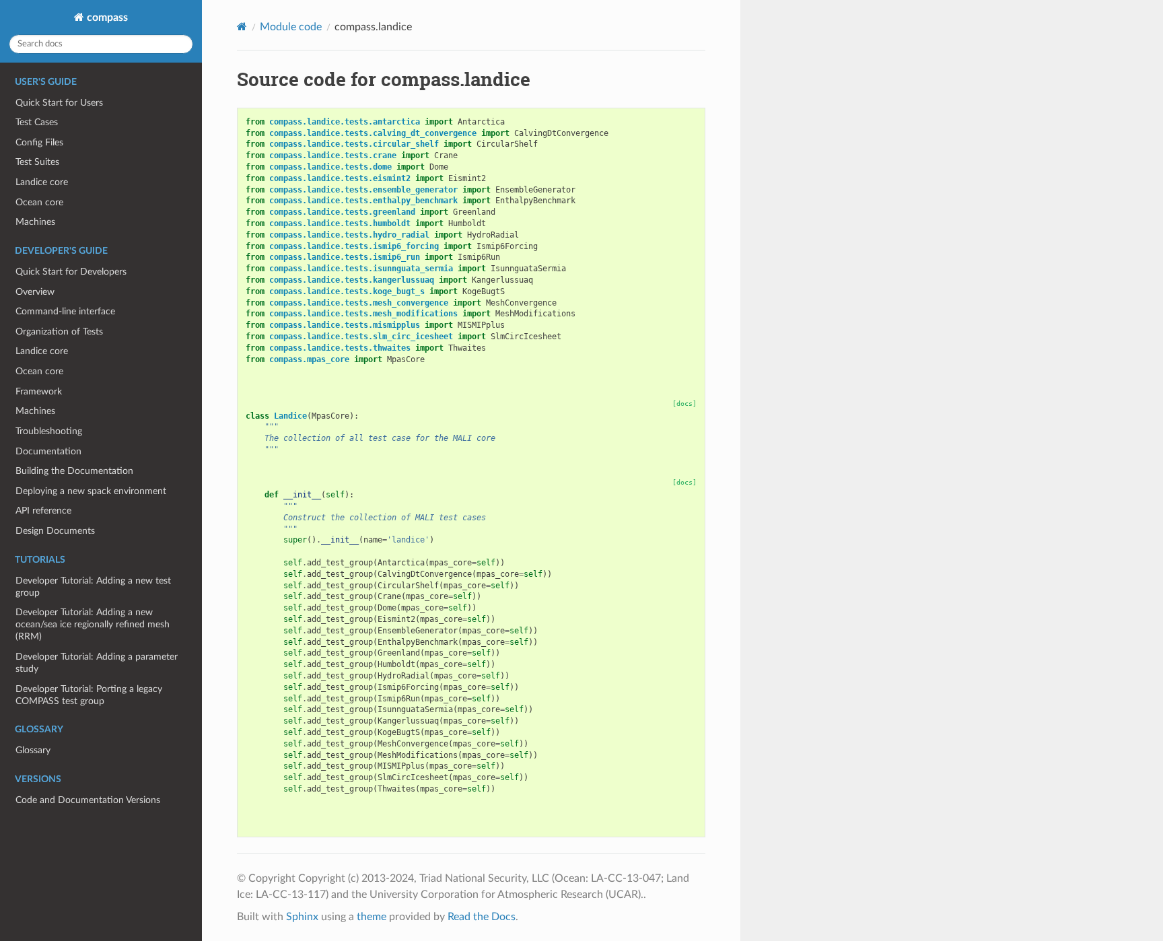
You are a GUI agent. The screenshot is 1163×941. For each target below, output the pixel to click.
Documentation (48, 451)
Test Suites (37, 162)
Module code (291, 27)
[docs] (684, 403)
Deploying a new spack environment (90, 491)
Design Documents (55, 531)
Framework (38, 391)
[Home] (242, 26)
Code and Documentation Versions (87, 800)
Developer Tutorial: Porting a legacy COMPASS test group (88, 695)
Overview (35, 292)
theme (371, 916)
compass (106, 17)
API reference (43, 511)
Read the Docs (482, 916)
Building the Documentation (74, 471)
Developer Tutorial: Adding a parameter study (96, 663)
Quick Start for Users (59, 103)
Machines (35, 222)
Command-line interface (65, 311)
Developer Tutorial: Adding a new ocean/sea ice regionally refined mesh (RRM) (92, 624)
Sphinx (302, 916)
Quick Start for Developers (71, 272)
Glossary (32, 750)
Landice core (41, 182)
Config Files (39, 142)
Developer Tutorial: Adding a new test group (93, 587)
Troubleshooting (48, 431)
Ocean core (39, 202)
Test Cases (36, 122)
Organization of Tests (59, 331)
